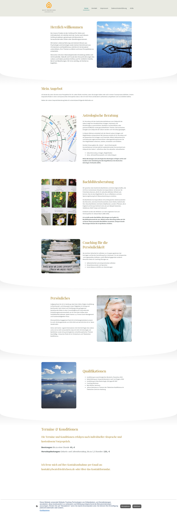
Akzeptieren (125, 506)
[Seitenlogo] (48, 8)
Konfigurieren (45, 510)
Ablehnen (136, 506)
